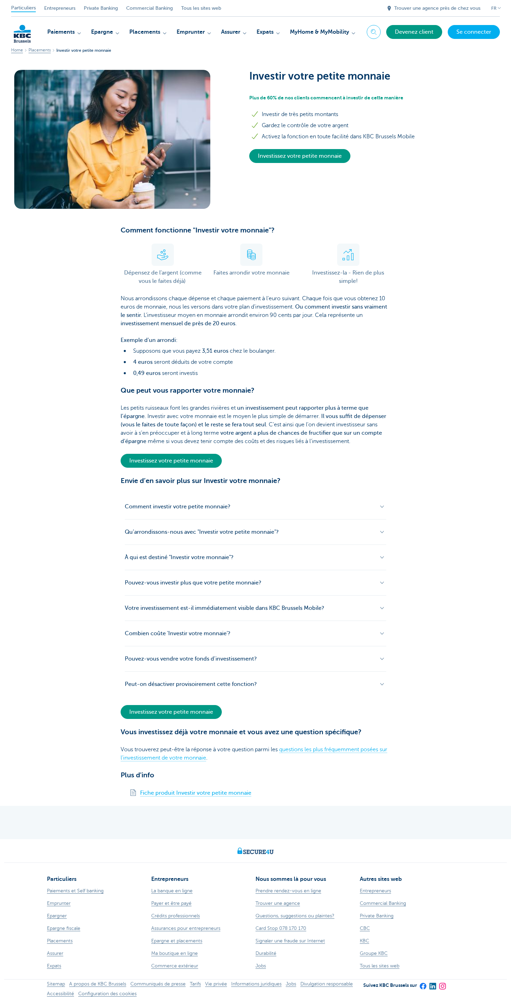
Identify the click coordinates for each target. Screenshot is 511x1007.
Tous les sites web (201, 8)
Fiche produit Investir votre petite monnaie (195, 793)
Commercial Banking (149, 8)
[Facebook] (423, 984)
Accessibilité (60, 993)
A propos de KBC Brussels (97, 983)
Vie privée (216, 983)
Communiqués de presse (158, 983)
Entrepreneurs (59, 8)
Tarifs (195, 983)
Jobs (291, 983)
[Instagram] (442, 984)
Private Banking (101, 8)
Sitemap (56, 983)
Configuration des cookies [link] (107, 993)
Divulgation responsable (326, 983)
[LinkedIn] (432, 984)
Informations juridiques (256, 983)
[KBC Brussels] (22, 31)
